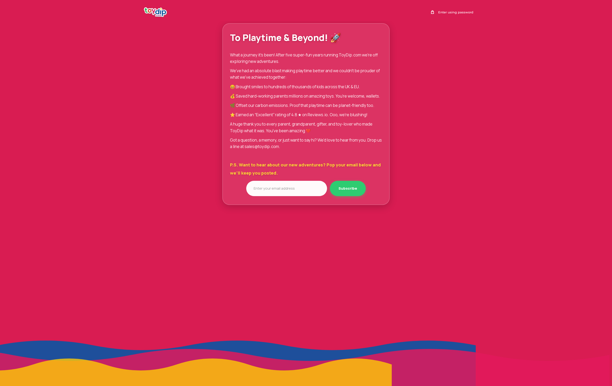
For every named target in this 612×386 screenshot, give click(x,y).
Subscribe (348, 188)
